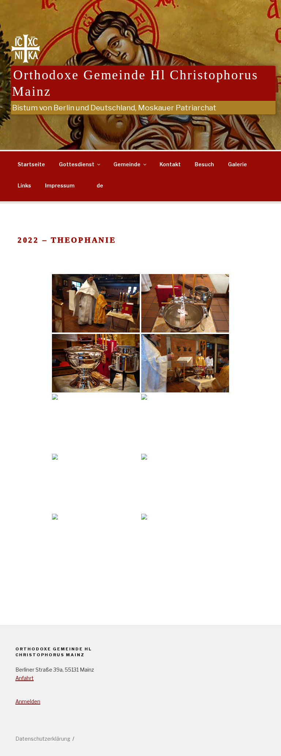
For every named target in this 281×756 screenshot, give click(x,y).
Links (24, 185)
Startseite (31, 164)
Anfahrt (24, 678)
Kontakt (170, 164)
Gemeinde (126, 164)
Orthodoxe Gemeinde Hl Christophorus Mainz (135, 83)
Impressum (60, 185)
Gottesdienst (76, 164)
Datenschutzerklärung (42, 739)
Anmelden (27, 701)
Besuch (204, 164)
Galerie (237, 164)
